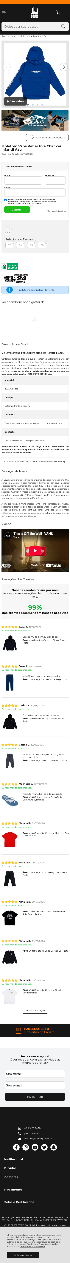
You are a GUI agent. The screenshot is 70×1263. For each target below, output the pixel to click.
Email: (7, 187)
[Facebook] (16, 1149)
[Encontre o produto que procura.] (63, 26)
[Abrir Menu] (4, 12)
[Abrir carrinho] (62, 13)
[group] (35, 1030)
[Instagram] (25, 1149)
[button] (28, 105)
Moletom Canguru (43, 36)
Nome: (8, 175)
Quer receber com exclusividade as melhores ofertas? (35, 1061)
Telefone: (50, 175)
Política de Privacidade (32, 1246)
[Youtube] (35, 1149)
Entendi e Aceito (23, 1254)
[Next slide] (64, 67)
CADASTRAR (35, 1096)
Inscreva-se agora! (35, 1056)
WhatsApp (60, 461)
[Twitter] (44, 1149)
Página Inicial (9, 36)
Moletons (25, 36)
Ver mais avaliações (35, 1010)
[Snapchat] (53, 1149)
